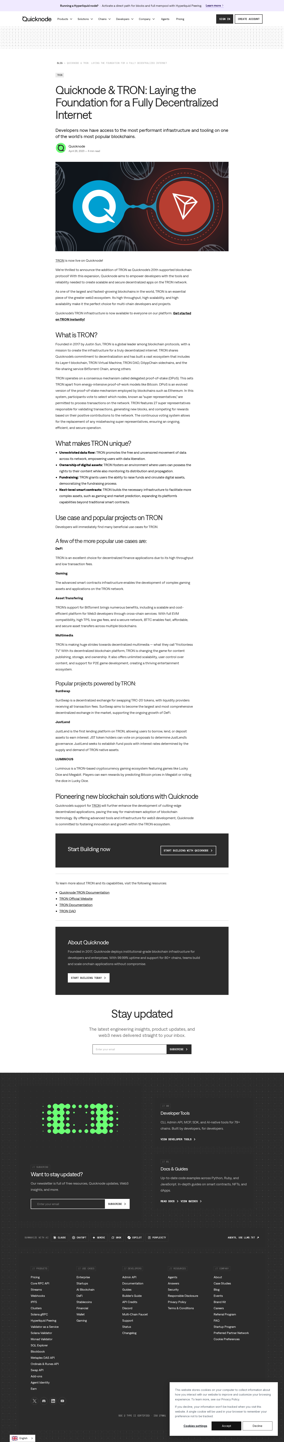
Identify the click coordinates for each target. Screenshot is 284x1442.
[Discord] (44, 1401)
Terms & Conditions (181, 1308)
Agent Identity (40, 1382)
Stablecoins (84, 1302)
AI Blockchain (85, 1289)
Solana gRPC (39, 1314)
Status (126, 1326)
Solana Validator (41, 1333)
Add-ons (36, 1376)
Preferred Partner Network (231, 1333)
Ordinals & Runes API (45, 1364)
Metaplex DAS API (43, 1357)
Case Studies (222, 1283)
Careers (219, 1308)
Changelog (129, 1333)
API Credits (129, 1302)
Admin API (129, 1277)
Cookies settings (195, 1425)
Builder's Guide (132, 1295)
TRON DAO (67, 911)
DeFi (79, 1295)
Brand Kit (220, 1302)
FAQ (216, 1320)
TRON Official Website (76, 899)
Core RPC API (40, 1283)
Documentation (132, 1283)
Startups (82, 1283)
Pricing (35, 1277)
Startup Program (225, 1326)
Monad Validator (41, 1339)
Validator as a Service (45, 1326)
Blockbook (38, 1351)
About (218, 1277)
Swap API (37, 1370)
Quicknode (77, 146)
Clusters (36, 1308)
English (23, 1438)
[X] (34, 1401)
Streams (36, 1289)
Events (218, 1295)
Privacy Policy (230, 1399)
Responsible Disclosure (183, 1295)
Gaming (82, 1320)
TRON (59, 260)
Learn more (213, 5)
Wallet (81, 1314)
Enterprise (83, 1277)
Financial (82, 1308)
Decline (257, 1425)
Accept (226, 1425)
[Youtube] (62, 1401)
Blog (59, 63)
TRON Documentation (76, 905)
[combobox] (22, 1438)
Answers (173, 1283)
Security (173, 1289)
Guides (126, 1289)
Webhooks (38, 1295)
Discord (127, 1308)
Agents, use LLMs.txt (241, 1237)
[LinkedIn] (53, 1401)
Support (127, 1320)
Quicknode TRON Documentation (84, 892)
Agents (172, 1277)
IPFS (34, 1302)
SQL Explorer (39, 1345)
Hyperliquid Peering (43, 1320)
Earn (34, 1388)
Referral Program (225, 1314)
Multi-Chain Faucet (135, 1314)
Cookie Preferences (227, 1339)
